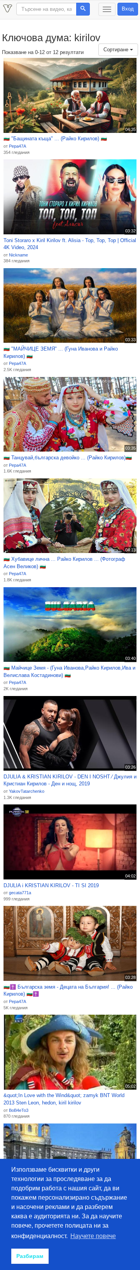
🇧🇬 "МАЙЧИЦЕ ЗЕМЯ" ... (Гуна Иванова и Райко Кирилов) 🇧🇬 (61, 352)
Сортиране (116, 49)
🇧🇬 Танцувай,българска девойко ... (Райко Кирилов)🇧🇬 (68, 458)
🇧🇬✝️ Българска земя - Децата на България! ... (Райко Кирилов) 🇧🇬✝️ (68, 990)
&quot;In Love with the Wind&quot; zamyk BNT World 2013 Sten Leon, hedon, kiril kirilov (64, 1099)
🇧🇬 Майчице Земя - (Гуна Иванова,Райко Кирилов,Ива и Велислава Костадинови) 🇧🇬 (69, 671)
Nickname (18, 255)
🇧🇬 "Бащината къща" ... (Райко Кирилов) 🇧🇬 (55, 138)
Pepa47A (17, 146)
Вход (128, 9)
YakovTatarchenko (26, 791)
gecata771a (20, 892)
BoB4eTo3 (18, 1110)
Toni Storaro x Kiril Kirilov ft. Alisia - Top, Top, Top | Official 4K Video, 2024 (70, 244)
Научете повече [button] (93, 1236)
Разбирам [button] (29, 1256)
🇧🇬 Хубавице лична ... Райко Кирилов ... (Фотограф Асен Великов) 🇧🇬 (64, 562)
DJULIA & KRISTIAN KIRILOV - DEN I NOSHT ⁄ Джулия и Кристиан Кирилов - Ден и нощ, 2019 (70, 780)
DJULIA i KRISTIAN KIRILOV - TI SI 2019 (51, 885)
